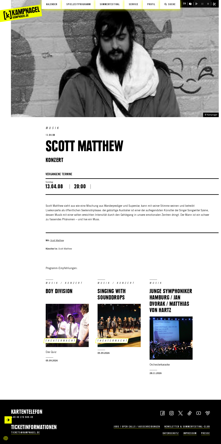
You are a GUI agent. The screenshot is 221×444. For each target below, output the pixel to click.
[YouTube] (198, 412)
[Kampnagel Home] (21, 11)
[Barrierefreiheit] (190, 4)
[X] (180, 412)
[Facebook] (162, 412)
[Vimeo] (207, 412)
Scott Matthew (57, 241)
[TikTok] (189, 412)
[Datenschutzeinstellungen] (5, 438)
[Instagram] (171, 412)
